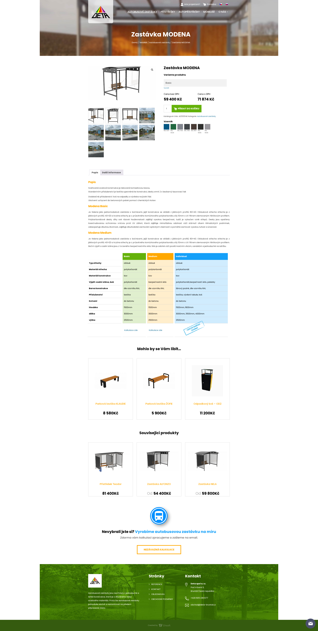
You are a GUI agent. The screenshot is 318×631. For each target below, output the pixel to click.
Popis (95, 172)
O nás (223, 12)
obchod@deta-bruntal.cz (203, 604)
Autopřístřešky (189, 12)
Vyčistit (166, 88)
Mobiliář (209, 12)
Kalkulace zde (131, 330)
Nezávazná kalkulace (159, 549)
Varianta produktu (175, 75)
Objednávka (158, 594)
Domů (135, 42)
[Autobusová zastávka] (100, 11)
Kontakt (156, 589)
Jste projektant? (192, 4)
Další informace (111, 172)
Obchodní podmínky (162, 599)
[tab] (94, 172)
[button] (152, 70)
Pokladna (211, 4)
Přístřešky (168, 12)
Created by (153, 625)
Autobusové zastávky (142, 12)
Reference (156, 584)
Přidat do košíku (188, 108)
